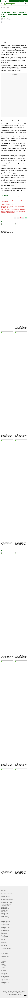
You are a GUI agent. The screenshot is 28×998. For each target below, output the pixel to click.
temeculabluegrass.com (6, 983)
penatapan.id (4, 973)
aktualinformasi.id (5, 905)
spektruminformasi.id (5, 932)
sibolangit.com (4, 950)
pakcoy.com (3, 944)
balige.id (3, 974)
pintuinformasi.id (4, 925)
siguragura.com (4, 953)
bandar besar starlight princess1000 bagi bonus (11, 881)
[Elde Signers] (10, 3)
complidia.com (4, 895)
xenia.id (2, 968)
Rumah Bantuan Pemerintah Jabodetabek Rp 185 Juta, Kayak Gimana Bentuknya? (13, 197)
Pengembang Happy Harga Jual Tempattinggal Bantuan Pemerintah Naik (14, 200)
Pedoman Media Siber (17, 992)
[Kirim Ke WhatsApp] (26, 218)
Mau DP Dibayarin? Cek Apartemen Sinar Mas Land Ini (13, 209)
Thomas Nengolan (7, 18)
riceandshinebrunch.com (6, 902)
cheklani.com (4, 889)
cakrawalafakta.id (5, 924)
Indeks (4, 991)
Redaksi (23, 991)
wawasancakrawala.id (6, 921)
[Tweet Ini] (18, 218)
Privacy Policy (16, 991)
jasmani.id (3, 962)
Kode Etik (10, 991)
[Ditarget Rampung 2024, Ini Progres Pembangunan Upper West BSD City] (21, 382)
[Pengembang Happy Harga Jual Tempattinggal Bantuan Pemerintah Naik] (21, 274)
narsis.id (3, 938)
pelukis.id (3, 959)
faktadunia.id (4, 907)
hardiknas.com (4, 942)
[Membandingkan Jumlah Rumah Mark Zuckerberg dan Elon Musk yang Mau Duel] (7, 382)
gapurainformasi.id (5, 908)
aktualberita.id (4, 922)
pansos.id (3, 939)
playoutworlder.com (5, 982)
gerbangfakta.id (4, 935)
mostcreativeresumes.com (7, 899)
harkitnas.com (4, 947)
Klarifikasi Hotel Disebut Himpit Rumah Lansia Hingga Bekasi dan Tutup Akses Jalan (13, 212)
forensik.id (3, 941)
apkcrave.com (4, 892)
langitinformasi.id (4, 916)
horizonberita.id (4, 928)
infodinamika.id (4, 936)
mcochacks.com (4, 898)
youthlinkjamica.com (5, 979)
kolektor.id (3, 958)
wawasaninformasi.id (5, 927)
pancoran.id (3, 961)
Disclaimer (8, 992)
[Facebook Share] (15, 218)
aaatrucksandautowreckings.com (8, 977)
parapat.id (3, 971)
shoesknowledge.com (6, 904)
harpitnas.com (4, 945)
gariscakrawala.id (4, 910)
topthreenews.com (5, 976)
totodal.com (3, 890)
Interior (2, 10)
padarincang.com (5, 956)
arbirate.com (4, 980)
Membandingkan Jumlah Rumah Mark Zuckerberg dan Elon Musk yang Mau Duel (13, 204)
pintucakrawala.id (5, 917)
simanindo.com (4, 955)
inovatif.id (3, 967)
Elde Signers (18, 994)
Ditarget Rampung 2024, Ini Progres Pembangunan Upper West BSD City (12, 207)
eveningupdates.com (5, 896)
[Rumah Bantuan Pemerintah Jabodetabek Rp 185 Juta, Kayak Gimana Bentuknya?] (7, 226)
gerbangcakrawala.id (5, 911)
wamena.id (3, 970)
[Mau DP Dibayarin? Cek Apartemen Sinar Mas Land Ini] (7, 490)
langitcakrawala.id (5, 914)
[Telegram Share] (23, 218)
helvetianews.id (4, 913)
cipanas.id (3, 964)
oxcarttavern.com (5, 901)
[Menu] (2, 3)
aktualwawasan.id (5, 933)
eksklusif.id (3, 965)
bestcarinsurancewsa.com (6, 893)
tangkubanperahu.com (6, 948)
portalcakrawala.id (5, 930)
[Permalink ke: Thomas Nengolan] (2, 19)
